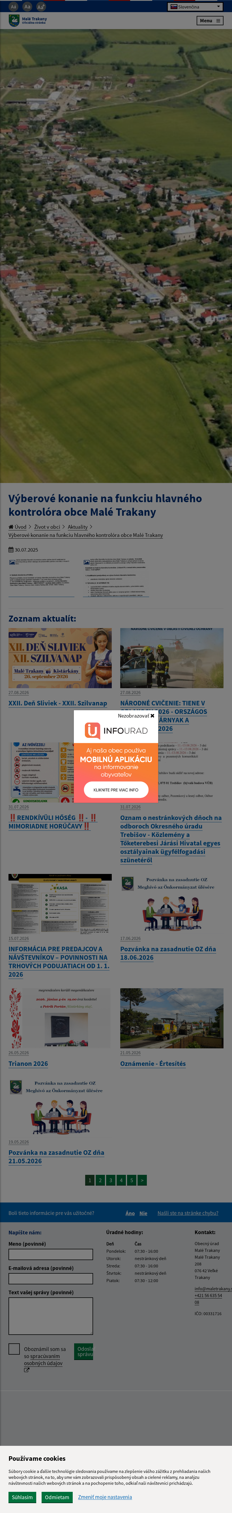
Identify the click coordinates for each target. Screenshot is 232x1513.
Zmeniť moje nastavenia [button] (105, 1497)
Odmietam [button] (57, 1497)
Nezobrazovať (134, 715)
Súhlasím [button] (22, 1497)
